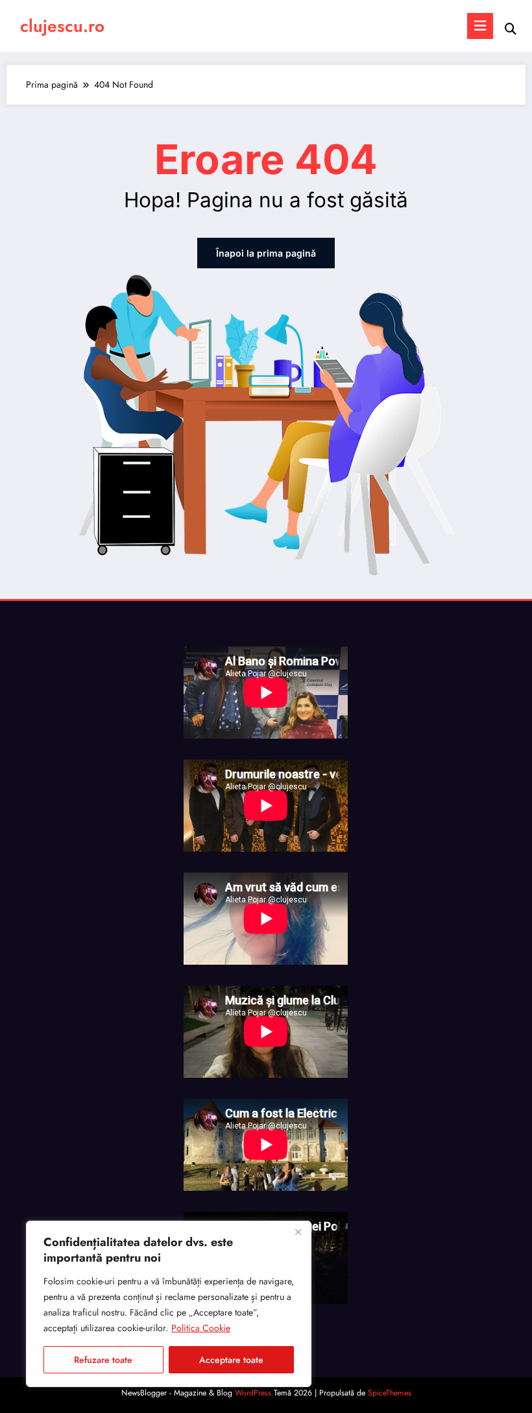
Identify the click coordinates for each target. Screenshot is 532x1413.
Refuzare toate (103, 1359)
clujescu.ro (62, 26)
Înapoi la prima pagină (266, 253)
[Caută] (510, 28)
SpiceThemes (389, 1393)
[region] (168, 1304)
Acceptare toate (231, 1359)
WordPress (253, 1393)
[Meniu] (480, 26)
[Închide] (298, 1232)
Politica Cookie (200, 1327)
